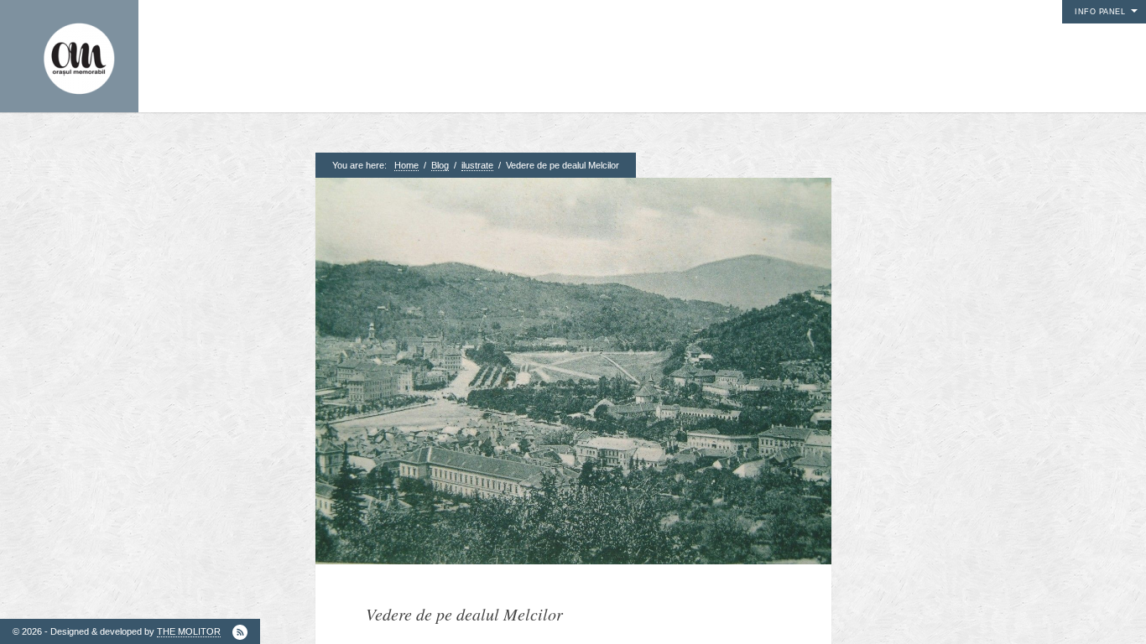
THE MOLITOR (189, 631)
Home (406, 165)
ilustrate (477, 165)
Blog (440, 165)
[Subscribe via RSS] (239, 632)
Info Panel (1100, 12)
